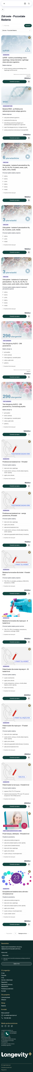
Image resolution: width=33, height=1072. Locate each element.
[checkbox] (2, 958)
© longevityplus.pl (5, 1065)
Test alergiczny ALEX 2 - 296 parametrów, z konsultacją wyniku (14, 405)
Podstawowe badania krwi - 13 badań (15, 462)
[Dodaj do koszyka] (28, 81)
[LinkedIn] (2, 1026)
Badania (3, 1006)
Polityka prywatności (7, 989)
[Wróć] (2, 9)
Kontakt (3, 991)
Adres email (4, 952)
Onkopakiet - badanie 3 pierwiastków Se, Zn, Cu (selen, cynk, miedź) (16, 228)
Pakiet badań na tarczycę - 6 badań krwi (16, 785)
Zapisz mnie (17, 963)
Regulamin (4, 982)
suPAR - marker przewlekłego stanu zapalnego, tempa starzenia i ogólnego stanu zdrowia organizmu (16, 60)
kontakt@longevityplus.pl (10, 1015)
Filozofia (3, 975)
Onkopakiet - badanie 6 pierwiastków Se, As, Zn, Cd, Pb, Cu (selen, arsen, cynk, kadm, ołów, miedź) (16, 167)
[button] (7, 1034)
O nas (2, 973)
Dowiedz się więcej (14, 81)
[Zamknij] (10, 1031)
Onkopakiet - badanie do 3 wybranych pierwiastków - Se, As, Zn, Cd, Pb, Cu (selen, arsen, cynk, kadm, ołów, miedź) (16, 281)
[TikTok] (12, 1026)
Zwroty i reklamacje (6, 980)
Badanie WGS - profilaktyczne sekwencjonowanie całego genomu (14, 110)
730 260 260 (7, 1018)
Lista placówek (5, 997)
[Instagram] (9, 1026)
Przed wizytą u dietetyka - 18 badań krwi (16, 834)
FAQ (2, 978)
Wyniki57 (28, 25)
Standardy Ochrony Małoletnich (6, 985)
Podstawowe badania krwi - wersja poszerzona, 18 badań (14, 514)
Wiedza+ (3, 1000)
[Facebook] (5, 1026)
